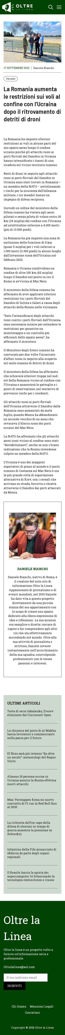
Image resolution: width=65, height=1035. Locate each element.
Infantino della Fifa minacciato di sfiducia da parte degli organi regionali (31, 853)
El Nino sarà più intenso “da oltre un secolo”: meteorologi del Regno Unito (31, 757)
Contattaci (32, 1012)
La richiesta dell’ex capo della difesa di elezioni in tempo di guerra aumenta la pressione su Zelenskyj (29, 828)
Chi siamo (19, 1006)
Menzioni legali (41, 1006)
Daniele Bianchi (43, 68)
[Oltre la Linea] (18, 7)
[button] (51, 7)
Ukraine (10, 78)
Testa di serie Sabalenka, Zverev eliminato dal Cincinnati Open (30, 713)
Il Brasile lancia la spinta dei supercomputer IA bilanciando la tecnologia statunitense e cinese (31, 876)
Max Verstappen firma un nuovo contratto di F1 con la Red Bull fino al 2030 (32, 803)
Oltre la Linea (44, 1027)
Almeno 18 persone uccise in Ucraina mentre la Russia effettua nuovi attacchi (31, 780)
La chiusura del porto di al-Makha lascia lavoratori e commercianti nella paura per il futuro (31, 734)
